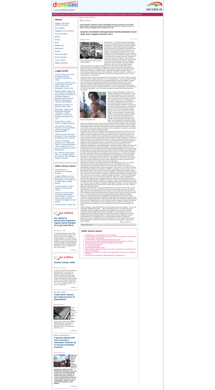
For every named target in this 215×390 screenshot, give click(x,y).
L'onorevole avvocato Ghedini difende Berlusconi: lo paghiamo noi (105, 255)
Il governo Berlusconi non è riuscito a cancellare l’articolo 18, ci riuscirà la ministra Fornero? (65, 342)
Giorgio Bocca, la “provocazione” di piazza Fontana (63, 171)
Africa (57, 42)
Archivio (138, 14)
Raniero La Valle (61, 230)
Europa (57, 39)
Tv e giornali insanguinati (92, 246)
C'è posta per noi (124, 14)
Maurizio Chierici (61, 268)
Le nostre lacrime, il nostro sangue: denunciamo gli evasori (64, 188)
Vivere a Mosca (60, 60)
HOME (55, 14)
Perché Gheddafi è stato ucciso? (95, 247)
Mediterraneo (59, 45)
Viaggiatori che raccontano (64, 31)
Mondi (80, 14)
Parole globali (59, 28)
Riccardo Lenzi (60, 352)
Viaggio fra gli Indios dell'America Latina (62, 24)
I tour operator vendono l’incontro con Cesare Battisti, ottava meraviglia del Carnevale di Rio (65, 128)
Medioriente (59, 48)
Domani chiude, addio (64, 262)
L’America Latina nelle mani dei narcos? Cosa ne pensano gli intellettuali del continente (65, 136)
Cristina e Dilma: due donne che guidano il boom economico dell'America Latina (65, 77)
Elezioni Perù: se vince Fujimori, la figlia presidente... (65, 122)
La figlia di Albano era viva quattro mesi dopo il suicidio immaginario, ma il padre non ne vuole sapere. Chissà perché (65, 179)
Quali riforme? (64, 335)
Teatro (63, 292)
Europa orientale (61, 57)
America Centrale (61, 34)
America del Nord (61, 54)
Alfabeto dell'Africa (61, 63)
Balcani (57, 37)
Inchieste (61, 14)
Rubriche (86, 14)
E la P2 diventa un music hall (65, 204)
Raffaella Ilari (60, 305)
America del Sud (89, 17)
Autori (133, 14)
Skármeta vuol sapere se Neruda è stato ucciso (64, 105)
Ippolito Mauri (86, 39)
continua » (74, 250)
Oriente (57, 51)
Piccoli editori (95, 14)
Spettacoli (113, 14)
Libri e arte (105, 14)
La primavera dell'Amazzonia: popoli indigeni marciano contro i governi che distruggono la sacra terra (65, 85)
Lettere (68, 14)
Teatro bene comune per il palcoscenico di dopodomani (64, 297)
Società (74, 14)
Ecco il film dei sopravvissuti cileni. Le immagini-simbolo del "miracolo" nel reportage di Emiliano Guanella (65, 155)
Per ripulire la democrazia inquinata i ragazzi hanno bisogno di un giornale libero (65, 221)
